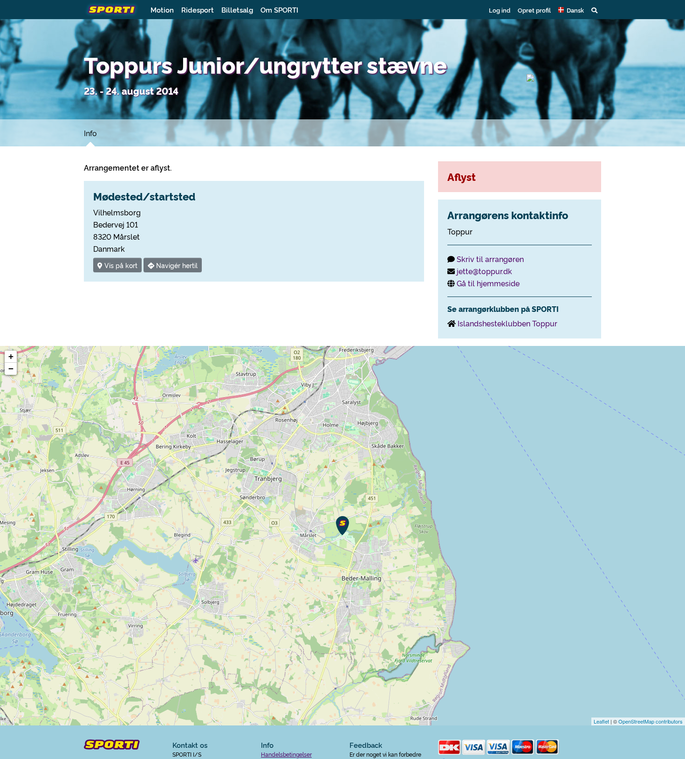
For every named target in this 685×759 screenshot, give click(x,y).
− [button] (11, 368)
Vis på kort (120, 265)
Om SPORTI (279, 9)
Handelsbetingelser (286, 754)
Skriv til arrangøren (490, 259)
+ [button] (11, 356)
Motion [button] (162, 9)
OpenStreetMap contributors (650, 721)
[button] (571, 10)
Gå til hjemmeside (488, 283)
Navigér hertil (176, 265)
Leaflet (601, 721)
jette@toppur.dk (484, 271)
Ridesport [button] (197, 9)
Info (90, 133)
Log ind (499, 10)
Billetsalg (237, 9)
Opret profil (534, 10)
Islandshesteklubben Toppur (507, 323)
